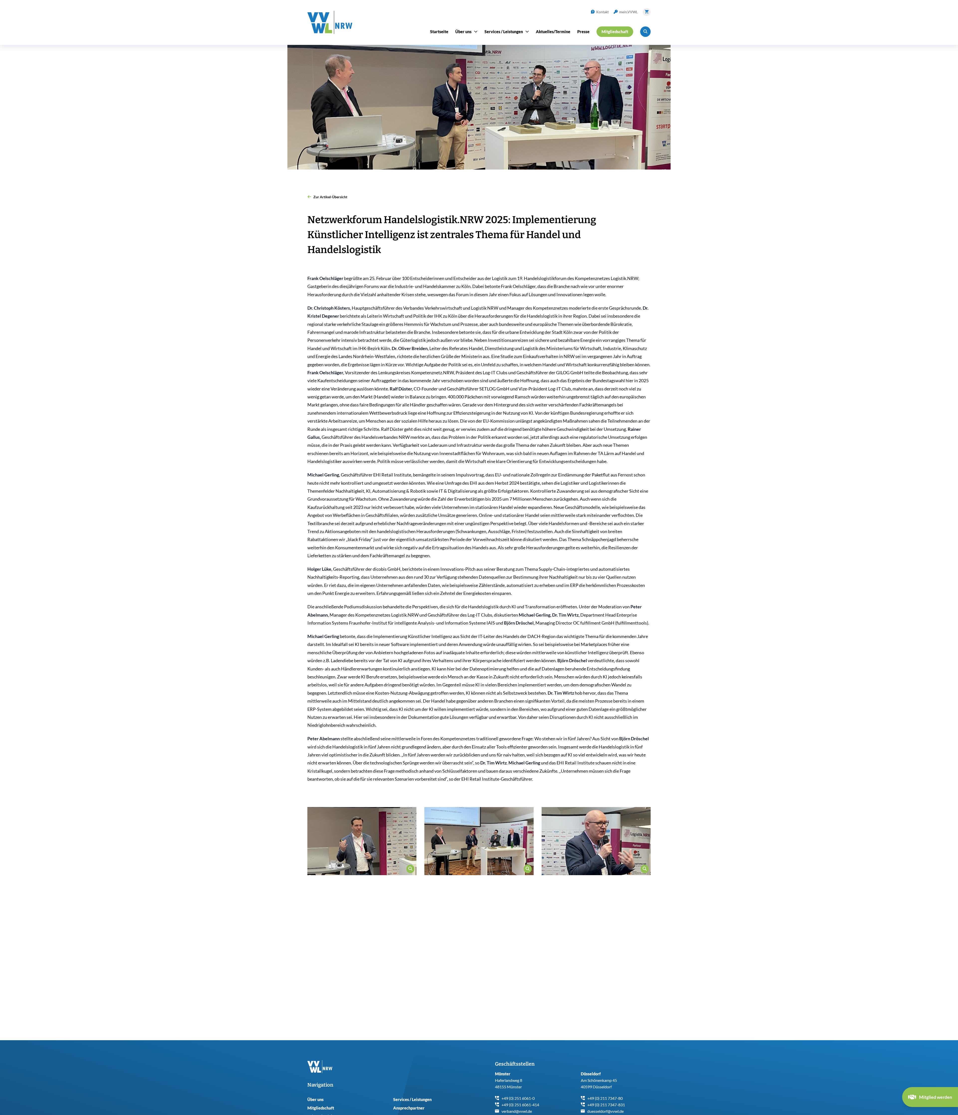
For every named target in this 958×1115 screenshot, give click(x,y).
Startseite (439, 31)
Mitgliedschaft (320, 1108)
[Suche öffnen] (645, 31)
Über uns (315, 1099)
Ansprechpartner (409, 1108)
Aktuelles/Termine (553, 31)
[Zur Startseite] (329, 22)
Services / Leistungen (412, 1099)
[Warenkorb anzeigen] (647, 12)
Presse (583, 31)
